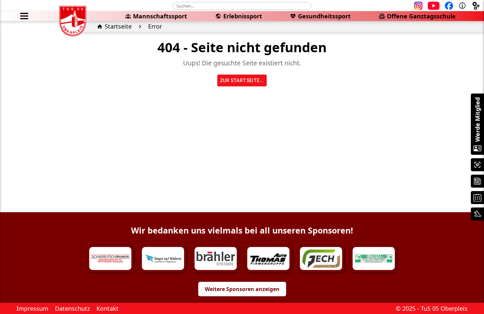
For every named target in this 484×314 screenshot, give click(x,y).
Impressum (32, 308)
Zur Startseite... (242, 80)
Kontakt (107, 308)
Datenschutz (72, 308)
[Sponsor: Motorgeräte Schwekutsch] (110, 258)
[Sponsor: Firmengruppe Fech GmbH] (321, 258)
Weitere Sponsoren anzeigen (242, 289)
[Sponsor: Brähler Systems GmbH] (216, 258)
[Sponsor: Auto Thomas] (268, 258)
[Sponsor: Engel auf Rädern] (163, 258)
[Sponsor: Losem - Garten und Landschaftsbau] (374, 258)
